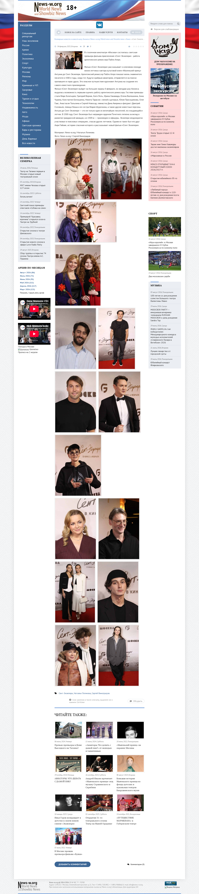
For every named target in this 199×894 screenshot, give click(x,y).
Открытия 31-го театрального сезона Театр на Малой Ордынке (99, 820)
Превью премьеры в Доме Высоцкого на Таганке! (68, 746)
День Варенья (29, 138)
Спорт (25, 63)
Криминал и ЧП (30, 85)
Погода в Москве (26, 346)
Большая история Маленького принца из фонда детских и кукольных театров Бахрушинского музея (128, 784)
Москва (26, 71)
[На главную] (50, 8)
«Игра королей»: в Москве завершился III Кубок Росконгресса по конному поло (163, 120)
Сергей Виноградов (101, 693)
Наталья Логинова (82, 693)
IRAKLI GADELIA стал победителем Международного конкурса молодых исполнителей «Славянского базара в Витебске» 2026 (163, 336)
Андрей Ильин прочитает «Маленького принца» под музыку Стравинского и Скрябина (99, 783)
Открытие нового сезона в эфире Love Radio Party (32, 243)
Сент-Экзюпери (66, 693)
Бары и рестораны (31, 129)
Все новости (28, 143)
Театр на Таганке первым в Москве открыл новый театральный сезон (32, 174)
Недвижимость (30, 107)
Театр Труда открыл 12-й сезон (162, 134)
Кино (24, 94)
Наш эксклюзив (30, 40)
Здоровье (27, 89)
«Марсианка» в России (161, 155)
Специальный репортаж (29, 35)
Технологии (28, 103)
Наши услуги (106, 32)
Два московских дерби (159, 276)
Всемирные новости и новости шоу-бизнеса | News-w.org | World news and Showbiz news (90, 39)
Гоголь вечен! (26, 196)
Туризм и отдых (30, 98)
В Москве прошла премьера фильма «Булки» (68, 853)
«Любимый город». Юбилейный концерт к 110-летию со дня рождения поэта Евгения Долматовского (165, 193)
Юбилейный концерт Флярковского (160, 363)
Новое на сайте (73, 32)
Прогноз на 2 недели (27, 352)
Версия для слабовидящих (166, 29)
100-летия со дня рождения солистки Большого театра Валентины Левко (164, 298)
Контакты (122, 32)
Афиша (25, 120)
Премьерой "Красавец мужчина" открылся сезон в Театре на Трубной (32, 219)
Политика (27, 54)
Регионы (26, 76)
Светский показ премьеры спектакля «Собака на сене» (33, 206)
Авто (24, 112)
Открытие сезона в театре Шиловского (32, 232)
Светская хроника (31, 125)
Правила (90, 32)
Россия (25, 45)
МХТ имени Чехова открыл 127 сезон (32, 186)
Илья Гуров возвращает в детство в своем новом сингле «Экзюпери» (68, 820)
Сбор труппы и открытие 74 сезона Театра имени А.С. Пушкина (33, 256)
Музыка (26, 134)
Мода (25, 116)
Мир (24, 80)
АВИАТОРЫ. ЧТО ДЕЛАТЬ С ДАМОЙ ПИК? (68, 780)
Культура (27, 67)
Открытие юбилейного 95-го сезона (164, 179)
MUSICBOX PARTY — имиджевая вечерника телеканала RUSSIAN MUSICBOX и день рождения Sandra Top (164, 315)
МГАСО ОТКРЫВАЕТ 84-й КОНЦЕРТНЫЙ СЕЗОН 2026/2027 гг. (163, 167)
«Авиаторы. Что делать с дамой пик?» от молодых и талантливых (99, 748)
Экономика (28, 58)
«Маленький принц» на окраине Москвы (129, 746)
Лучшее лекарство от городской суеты (161, 352)
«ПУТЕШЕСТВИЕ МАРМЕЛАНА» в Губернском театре (126, 820)
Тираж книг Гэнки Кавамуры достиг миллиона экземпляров (165, 145)
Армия (25, 49)
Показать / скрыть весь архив (32, 293)
